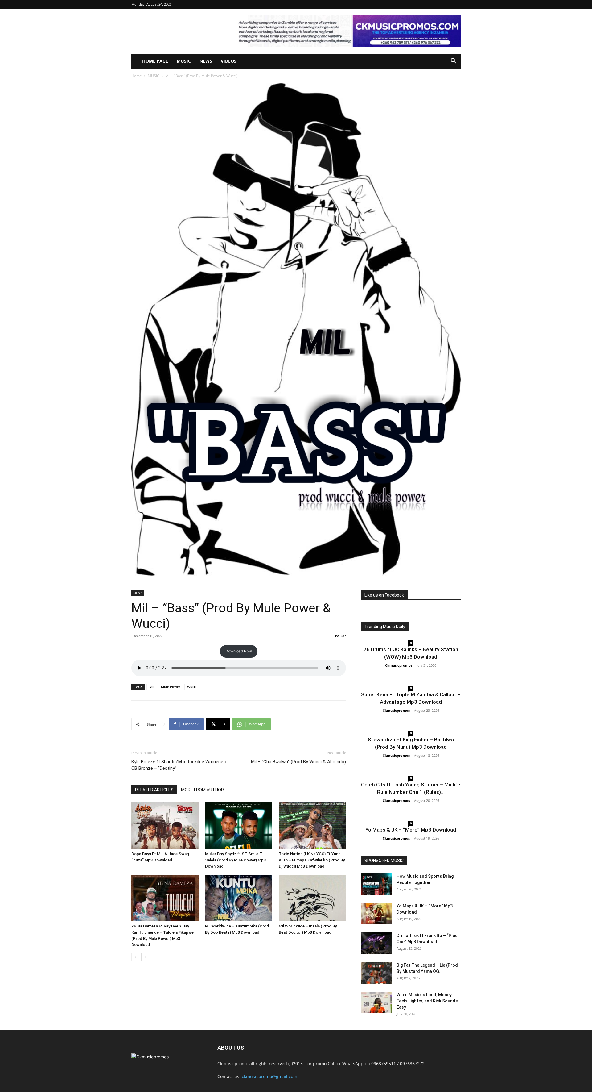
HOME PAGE (155, 61)
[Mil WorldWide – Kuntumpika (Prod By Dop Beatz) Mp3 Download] (238, 898)
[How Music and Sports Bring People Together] (376, 884)
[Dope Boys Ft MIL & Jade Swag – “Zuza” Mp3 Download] (165, 825)
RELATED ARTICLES (154, 789)
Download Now (238, 651)
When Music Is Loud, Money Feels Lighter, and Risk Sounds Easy (427, 1001)
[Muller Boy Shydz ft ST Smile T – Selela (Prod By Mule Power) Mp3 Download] (238, 825)
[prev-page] (135, 957)
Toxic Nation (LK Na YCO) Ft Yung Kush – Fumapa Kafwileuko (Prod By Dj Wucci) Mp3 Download (312, 860)
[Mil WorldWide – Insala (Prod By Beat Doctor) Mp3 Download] (312, 898)
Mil (151, 686)
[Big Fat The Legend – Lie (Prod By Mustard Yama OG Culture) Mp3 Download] (376, 973)
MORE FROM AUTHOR (202, 789)
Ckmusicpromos (398, 665)
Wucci (191, 686)
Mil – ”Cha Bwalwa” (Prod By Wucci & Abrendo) (298, 762)
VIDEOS (228, 61)
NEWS (205, 61)
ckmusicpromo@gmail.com (269, 1076)
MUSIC (184, 61)
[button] (453, 62)
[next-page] (145, 957)
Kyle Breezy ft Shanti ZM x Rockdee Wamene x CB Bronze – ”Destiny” (179, 765)
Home (136, 75)
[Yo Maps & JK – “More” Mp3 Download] (376, 913)
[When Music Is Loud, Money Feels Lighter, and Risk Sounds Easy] (376, 1002)
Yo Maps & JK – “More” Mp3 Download (410, 830)
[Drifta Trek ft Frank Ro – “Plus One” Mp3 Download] (376, 943)
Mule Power (170, 686)
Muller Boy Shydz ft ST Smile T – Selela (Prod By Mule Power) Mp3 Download (235, 860)
